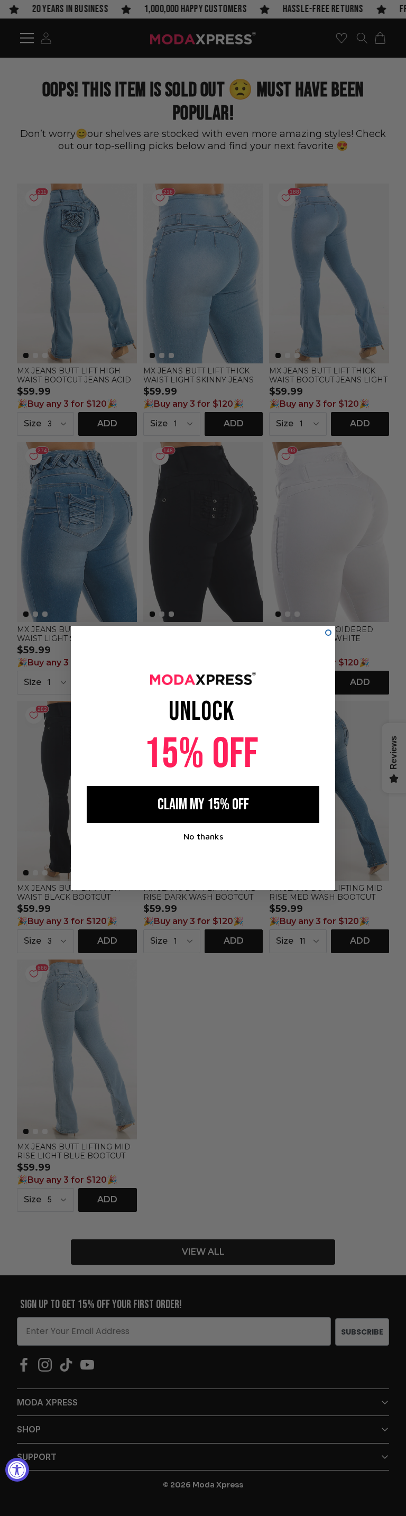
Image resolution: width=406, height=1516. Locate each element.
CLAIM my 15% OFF (203, 804)
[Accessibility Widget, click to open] (17, 1470)
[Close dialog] (328, 632)
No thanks (203, 836)
